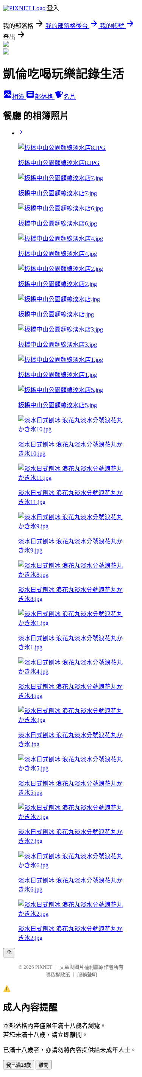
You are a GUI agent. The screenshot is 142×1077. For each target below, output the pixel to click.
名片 (70, 96)
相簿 (19, 96)
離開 (43, 1065)
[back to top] (9, 952)
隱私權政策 (57, 974)
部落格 (45, 96)
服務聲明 (87, 974)
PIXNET (43, 967)
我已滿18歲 (18, 1065)
